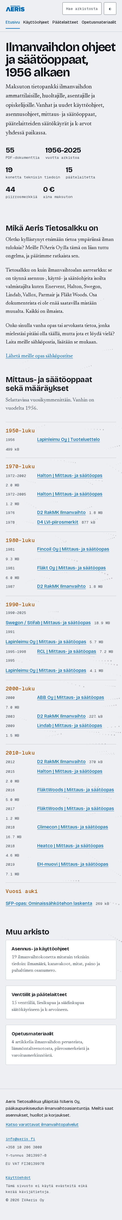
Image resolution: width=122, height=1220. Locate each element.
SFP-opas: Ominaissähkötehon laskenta (49, 903)
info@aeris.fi (20, 1138)
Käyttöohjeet (36, 22)
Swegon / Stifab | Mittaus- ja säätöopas (48, 622)
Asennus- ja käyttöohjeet (40, 949)
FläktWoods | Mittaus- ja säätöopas (75, 789)
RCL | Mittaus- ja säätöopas (66, 651)
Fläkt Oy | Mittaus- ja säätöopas (71, 568)
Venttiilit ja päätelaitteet (39, 995)
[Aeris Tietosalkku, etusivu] (33, 8)
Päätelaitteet (65, 22)
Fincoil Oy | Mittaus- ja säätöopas (73, 549)
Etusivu (13, 22)
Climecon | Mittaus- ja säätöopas (72, 827)
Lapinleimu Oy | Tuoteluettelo (68, 439)
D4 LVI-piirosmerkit (57, 522)
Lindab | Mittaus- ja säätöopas (69, 725)
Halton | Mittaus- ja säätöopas (69, 475)
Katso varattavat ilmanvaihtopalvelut (42, 1124)
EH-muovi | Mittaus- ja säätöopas (72, 864)
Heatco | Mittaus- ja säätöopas (70, 845)
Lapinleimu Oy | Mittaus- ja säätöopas (46, 641)
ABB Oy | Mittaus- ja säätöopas (70, 697)
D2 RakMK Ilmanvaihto (61, 512)
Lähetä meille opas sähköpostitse (39, 356)
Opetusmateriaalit (99, 22)
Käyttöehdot (18, 1177)
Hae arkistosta (82, 8)
